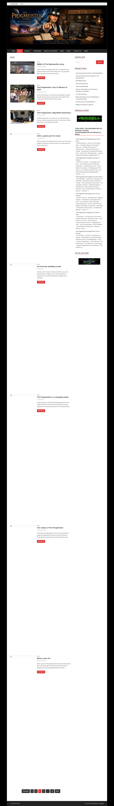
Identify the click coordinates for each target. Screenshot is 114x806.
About (69, 51)
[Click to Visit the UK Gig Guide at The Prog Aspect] (89, 264)
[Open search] (103, 51)
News (62, 51)
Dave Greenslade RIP (82, 86)
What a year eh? (44, 658)
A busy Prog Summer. (82, 83)
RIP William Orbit (81, 80)
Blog (19, 51)
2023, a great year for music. (49, 136)
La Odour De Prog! (81, 94)
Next (57, 791)
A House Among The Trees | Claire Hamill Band (89, 73)
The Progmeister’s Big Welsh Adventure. (54, 113)
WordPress (94, 803)
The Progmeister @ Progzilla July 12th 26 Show (89, 176)
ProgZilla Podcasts (51, 51)
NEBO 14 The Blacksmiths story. (50, 64)
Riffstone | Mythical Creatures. (84, 104)
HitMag (101, 803)
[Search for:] (89, 62)
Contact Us (77, 51)
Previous (26, 791)
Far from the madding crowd (49, 266)
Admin (86, 51)
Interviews (37, 51)
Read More (40, 77)
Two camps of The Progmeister (50, 528)
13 (52, 791)
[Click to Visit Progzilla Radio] (89, 121)
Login (22, 4)
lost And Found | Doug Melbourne (85, 102)
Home (13, 51)
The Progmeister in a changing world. (53, 397)
